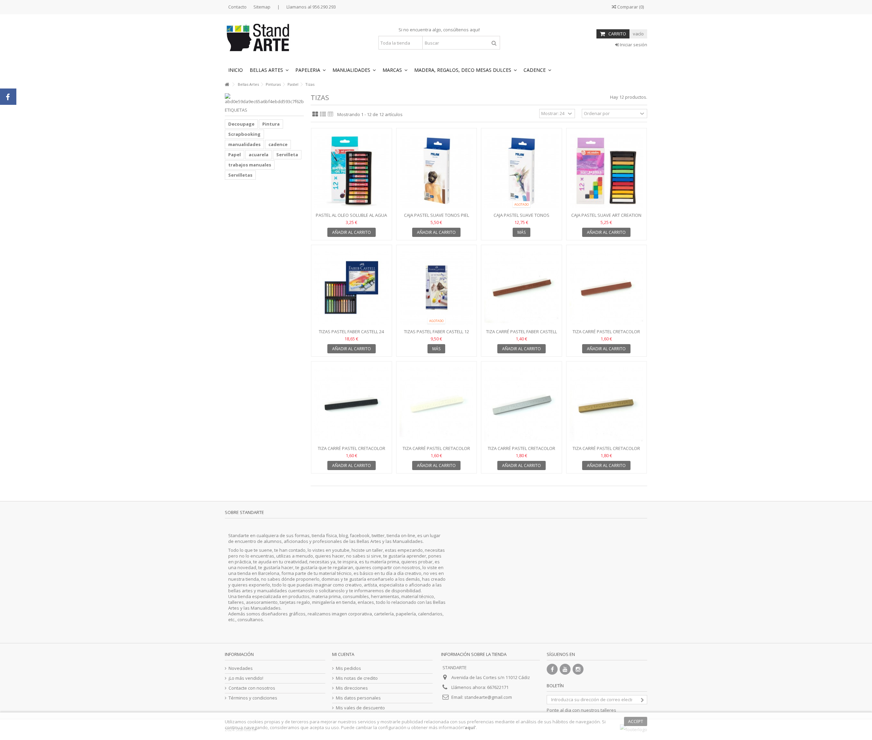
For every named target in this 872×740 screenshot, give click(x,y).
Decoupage (241, 124)
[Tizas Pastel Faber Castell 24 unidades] (351, 287)
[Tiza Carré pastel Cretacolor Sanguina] (607, 287)
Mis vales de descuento (360, 708)
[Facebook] (552, 669)
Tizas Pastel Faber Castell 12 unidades (436, 334)
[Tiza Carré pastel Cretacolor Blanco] (437, 404)
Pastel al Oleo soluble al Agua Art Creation (351, 218)
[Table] (330, 114)
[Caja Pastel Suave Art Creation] (607, 171)
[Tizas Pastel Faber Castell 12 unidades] (437, 287)
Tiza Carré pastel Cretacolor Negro (351, 451)
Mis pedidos (348, 668)
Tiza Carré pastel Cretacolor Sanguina (606, 334)
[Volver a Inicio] (227, 84)
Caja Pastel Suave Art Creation (606, 215)
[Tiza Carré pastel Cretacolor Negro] (351, 404)
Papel (234, 154)
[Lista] (323, 114)
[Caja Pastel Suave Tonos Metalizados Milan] (521, 171)
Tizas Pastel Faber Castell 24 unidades (351, 334)
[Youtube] (565, 669)
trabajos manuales (249, 165)
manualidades (244, 144)
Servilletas (240, 175)
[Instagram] (578, 669)
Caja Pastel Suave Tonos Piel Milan (436, 218)
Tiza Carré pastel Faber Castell (521, 331)
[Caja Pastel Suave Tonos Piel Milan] (437, 171)
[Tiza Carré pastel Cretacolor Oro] (607, 404)
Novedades (241, 668)
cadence (277, 144)
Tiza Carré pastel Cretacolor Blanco (436, 451)
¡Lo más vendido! (246, 678)
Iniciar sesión (633, 45)
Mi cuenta (343, 654)
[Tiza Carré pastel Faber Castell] (521, 287)
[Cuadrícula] (315, 114)
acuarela (258, 154)
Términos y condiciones (253, 698)
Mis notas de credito (357, 678)
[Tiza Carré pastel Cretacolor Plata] (521, 404)
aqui (474, 30)
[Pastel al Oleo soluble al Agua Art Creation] (351, 171)
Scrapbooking (244, 134)
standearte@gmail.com (488, 697)
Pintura (271, 124)
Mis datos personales (358, 698)
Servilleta (287, 154)
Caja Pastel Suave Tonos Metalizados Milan (521, 218)
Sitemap (261, 7)
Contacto (237, 7)
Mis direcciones (352, 688)
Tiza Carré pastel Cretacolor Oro (606, 451)
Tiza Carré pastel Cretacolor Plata (521, 451)
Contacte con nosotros (252, 688)
